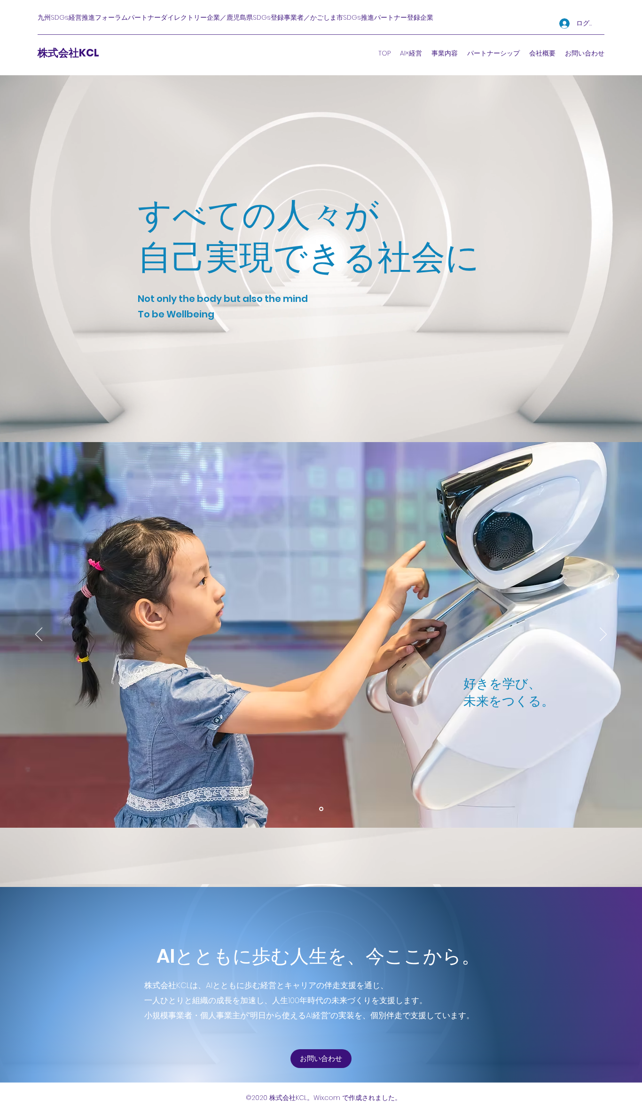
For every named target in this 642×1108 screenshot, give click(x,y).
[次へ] (603, 634)
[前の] (38, 634)
